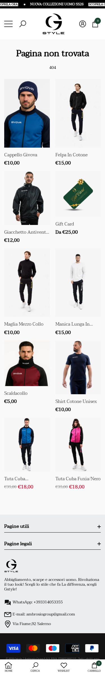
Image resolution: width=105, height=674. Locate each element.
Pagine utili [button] (16, 526)
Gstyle (18, 659)
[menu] (8, 24)
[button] (22, 24)
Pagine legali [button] (18, 544)
